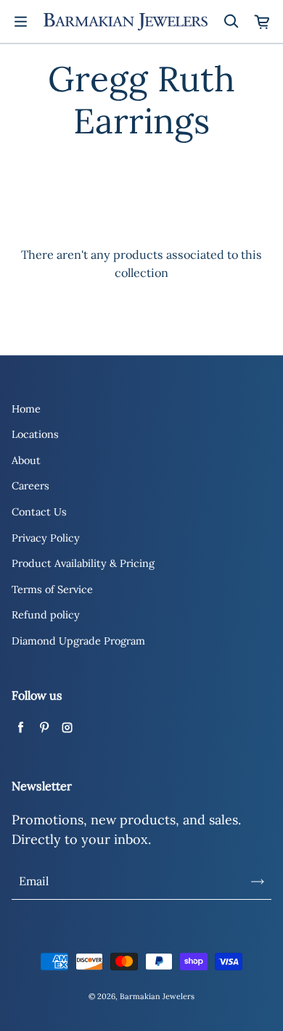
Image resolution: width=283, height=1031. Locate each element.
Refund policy (46, 614)
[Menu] (20, 21)
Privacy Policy (46, 538)
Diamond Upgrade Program (78, 640)
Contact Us (39, 511)
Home (26, 408)
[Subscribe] (257, 882)
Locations (35, 434)
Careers (30, 485)
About (26, 460)
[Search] (230, 21)
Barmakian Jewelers (157, 996)
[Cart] (262, 21)
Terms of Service (52, 589)
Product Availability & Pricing (83, 563)
